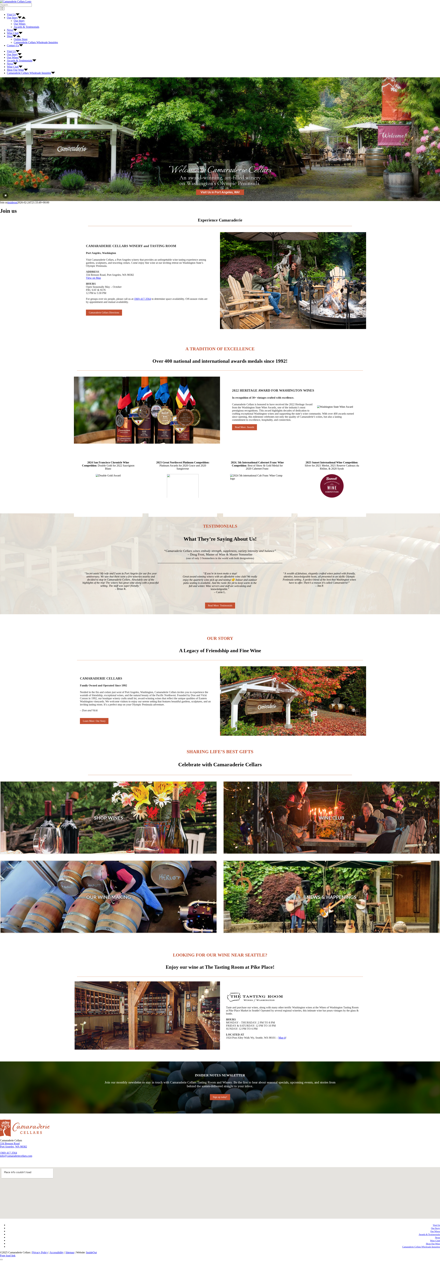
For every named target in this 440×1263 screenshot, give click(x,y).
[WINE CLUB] (332, 818)
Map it (281, 1037)
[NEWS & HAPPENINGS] (332, 897)
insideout (12, 202)
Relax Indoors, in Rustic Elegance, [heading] (220, 170)
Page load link (7, 1255)
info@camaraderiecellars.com (16, 1155)
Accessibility (57, 1252)
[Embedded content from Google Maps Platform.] (220, 1193)
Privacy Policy (40, 1252)
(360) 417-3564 (142, 298)
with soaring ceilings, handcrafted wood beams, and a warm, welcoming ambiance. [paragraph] (220, 180)
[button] (8, 139)
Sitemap (69, 1252)
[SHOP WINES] (109, 818)
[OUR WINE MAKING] (109, 897)
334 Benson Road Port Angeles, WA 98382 (13, 1145)
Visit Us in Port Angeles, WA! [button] (220, 192)
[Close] (1, 1259)
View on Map (93, 277)
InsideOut (91, 1252)
